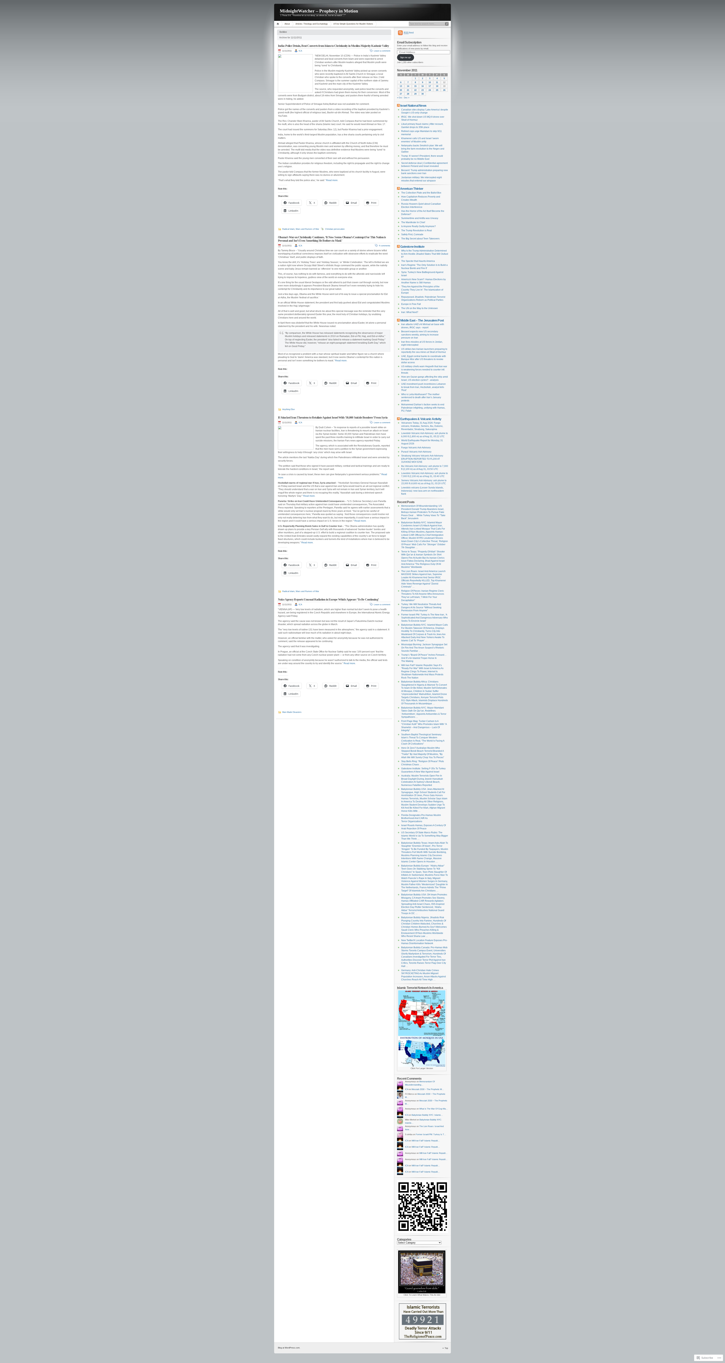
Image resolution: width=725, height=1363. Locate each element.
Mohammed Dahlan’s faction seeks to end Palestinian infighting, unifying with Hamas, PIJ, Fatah (423, 407)
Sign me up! (405, 57)
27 (401, 94)
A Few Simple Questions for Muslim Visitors (353, 24)
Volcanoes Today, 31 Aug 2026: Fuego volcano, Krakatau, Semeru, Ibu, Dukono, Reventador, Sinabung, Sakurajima (422, 426)
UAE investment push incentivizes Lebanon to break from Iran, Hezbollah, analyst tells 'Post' (423, 387)
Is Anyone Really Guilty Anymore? (418, 226)
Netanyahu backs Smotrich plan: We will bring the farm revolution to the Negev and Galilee (422, 148)
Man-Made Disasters (292, 712)
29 (415, 94)
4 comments (384, 245)
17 (430, 86)
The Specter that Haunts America (418, 261)
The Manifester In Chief (413, 222)
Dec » (406, 97)
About (287, 24)
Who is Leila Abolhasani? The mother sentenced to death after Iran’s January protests (421, 397)
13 (401, 86)
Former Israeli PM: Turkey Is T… (431, 1134)
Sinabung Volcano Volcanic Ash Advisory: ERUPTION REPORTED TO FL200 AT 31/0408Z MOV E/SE (422, 458)
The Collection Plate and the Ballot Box (421, 192)
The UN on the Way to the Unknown (419, 308)
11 (437, 82)
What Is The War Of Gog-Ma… (433, 1109)
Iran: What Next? (409, 312)
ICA (300, 51)
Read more (332, 180)
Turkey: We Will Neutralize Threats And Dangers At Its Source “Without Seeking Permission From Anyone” (421, 607)
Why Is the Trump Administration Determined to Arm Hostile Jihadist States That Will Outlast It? (424, 253)
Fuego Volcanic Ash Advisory (416, 447)
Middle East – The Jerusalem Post (422, 320)
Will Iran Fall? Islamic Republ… (426, 1140)
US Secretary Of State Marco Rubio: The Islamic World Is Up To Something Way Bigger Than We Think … (424, 835)
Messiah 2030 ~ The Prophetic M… (428, 1089)
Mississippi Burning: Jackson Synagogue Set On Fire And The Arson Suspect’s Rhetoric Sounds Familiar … (424, 647)
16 (422, 86)
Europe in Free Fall (411, 304)
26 (444, 90)
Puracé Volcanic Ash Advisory (416, 451)
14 (408, 86)
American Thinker (411, 188)
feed (409, 32)
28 (408, 94)
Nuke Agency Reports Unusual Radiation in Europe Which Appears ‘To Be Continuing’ (328, 599)
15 (415, 86)
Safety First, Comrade (412, 234)
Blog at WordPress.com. (289, 1348)
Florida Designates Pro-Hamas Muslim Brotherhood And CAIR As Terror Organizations (421, 818)
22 (415, 90)
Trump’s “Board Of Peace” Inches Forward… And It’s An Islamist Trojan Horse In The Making (424, 658)
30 (422, 94)
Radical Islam (288, 229)
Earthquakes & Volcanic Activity (420, 419)
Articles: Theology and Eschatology (311, 24)
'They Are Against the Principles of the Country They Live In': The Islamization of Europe (422, 289)
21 (408, 90)
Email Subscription (409, 42)
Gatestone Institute (412, 246)
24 (430, 90)
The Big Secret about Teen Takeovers (420, 238)
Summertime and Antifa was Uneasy (419, 218)
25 (437, 90)
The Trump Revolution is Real (416, 230)
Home (278, 24)
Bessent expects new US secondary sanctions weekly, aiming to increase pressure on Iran (420, 334)
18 (437, 86)
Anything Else (288, 409)
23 (422, 90)
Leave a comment (382, 51)
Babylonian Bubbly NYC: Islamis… (427, 1115)
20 (401, 90)
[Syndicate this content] (398, 105)
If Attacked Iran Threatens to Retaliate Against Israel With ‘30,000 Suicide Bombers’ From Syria (332, 417)
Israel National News (413, 105)
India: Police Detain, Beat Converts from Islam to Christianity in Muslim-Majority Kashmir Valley (333, 45)
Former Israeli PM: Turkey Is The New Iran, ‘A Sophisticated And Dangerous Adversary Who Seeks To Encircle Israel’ (424, 617)
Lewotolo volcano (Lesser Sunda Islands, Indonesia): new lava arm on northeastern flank (422, 490)
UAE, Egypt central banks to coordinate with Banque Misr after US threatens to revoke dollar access (423, 359)
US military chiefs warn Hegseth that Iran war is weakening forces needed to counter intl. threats (424, 369)
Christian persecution (335, 229)
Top (446, 1348)
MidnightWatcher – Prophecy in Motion (319, 10)
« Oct (399, 97)
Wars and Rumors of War (307, 229)
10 (430, 82)
